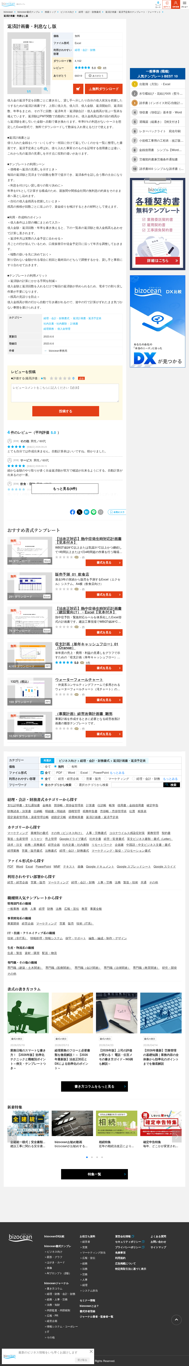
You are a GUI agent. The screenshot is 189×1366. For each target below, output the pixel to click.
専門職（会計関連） (88, 967)
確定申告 (152, 805)
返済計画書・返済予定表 (87, 318)
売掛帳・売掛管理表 (113, 811)
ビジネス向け (68, 11)
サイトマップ (158, 1247)
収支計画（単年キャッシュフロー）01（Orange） (86, 645)
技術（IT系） (85, 923)
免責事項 (120, 1252)
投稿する (65, 411)
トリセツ (36, 839)
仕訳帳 (101, 805)
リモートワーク (102, 845)
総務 (25, 908)
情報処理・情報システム (46, 938)
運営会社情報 (123, 1236)
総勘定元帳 (58, 817)
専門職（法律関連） (117, 967)
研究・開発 (169, 967)
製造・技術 (130, 882)
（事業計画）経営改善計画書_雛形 (84, 713)
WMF (57, 866)
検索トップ (51, 11)
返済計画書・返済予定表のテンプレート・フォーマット (133, 11)
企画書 (119, 845)
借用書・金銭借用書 (130, 805)
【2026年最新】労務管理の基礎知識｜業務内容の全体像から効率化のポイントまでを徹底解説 (161, 1057)
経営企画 (54, 845)
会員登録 (175, 7)
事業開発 (13, 923)
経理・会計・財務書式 (90, 11)
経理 (42, 908)
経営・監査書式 (114, 839)
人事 (33, 908)
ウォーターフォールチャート (79, 679)
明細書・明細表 (55, 811)
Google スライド (165, 866)
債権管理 (74, 811)
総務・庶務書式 (35, 845)
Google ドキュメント (100, 866)
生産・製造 (14, 953)
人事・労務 (104, 882)
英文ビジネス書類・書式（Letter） (150, 839)
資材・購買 (32, 953)
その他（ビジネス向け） (67, 833)
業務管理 (153, 833)
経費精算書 (76, 817)
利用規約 (120, 1258)
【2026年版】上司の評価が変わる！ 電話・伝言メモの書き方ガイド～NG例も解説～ (116, 1057)
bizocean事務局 (58, 350)
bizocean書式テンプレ (29, 11)
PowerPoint (43, 866)
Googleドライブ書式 (73, 839)
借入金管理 (63, 328)
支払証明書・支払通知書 (23, 805)
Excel (29, 866)
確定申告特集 (152, 1142)
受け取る (82, 1360)
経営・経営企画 (17, 882)
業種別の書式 (39, 833)
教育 (84, 908)
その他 (153, 882)
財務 (50, 908)
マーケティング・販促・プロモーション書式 (121, 850)
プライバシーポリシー (128, 1247)
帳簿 (112, 805)
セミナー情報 (87, 1300)
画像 (80, 866)
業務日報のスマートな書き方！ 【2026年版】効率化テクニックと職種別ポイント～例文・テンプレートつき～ (28, 1059)
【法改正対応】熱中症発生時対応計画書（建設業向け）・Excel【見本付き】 (88, 610)
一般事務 (13, 908)
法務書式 (51, 850)
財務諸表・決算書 (19, 811)
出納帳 (38, 811)
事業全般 (96, 908)
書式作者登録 (87, 1311)
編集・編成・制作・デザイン (108, 938)
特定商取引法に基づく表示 (130, 1268)
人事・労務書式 (96, 833)
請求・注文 (14, 845)
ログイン (167, 7)
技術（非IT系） (17, 938)
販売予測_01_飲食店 (72, 574)
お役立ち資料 (87, 1236)
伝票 (132, 811)
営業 (62, 923)
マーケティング (17, 833)
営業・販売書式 (32, 850)
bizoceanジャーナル (56, 1283)
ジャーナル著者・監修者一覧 (96, 1316)
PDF (10, 866)
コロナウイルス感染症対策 (127, 833)
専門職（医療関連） (58, 967)
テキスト (69, 866)
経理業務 (49, 328)
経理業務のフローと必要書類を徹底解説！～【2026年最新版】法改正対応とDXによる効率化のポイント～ (72, 1059)
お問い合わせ (158, 1241)
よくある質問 (158, 1236)
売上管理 (51, 839)
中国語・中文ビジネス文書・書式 (148, 845)
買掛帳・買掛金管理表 (68, 805)
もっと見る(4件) (65, 488)
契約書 (166, 833)
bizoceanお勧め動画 (68, 1142)
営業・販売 (38, 882)
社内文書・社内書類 (55, 323)
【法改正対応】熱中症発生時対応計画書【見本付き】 (88, 540)
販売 (71, 923)
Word (19, 866)
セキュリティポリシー (128, 1241)
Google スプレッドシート (134, 866)
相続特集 (105, 1142)
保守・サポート (75, 938)
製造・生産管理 (17, 839)
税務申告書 (90, 811)
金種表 (46, 805)
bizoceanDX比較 (54, 1236)
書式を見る (104, 562)
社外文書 (95, 839)
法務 (118, 882)
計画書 (74, 323)
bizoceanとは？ (89, 1306)
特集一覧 (94, 1174)
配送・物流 (49, 953)
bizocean (9, 11)
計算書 (90, 805)
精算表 (142, 811)
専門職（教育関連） (146, 967)
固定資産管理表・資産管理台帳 (28, 817)
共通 (144, 882)
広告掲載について (125, 1263)
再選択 (47, 760)
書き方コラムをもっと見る (94, 1086)
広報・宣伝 (71, 908)
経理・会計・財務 (85, 50)
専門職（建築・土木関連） (25, 967)
